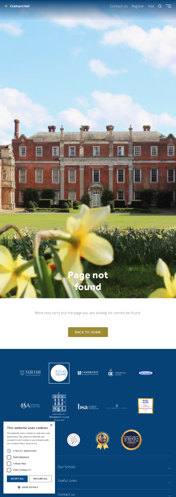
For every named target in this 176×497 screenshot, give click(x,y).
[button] (29, 487)
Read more (31, 443)
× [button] (51, 425)
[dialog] (29, 458)
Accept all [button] (17, 478)
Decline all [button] (40, 478)
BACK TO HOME (88, 332)
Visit (151, 6)
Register (138, 6)
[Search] (160, 6)
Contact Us (119, 6)
